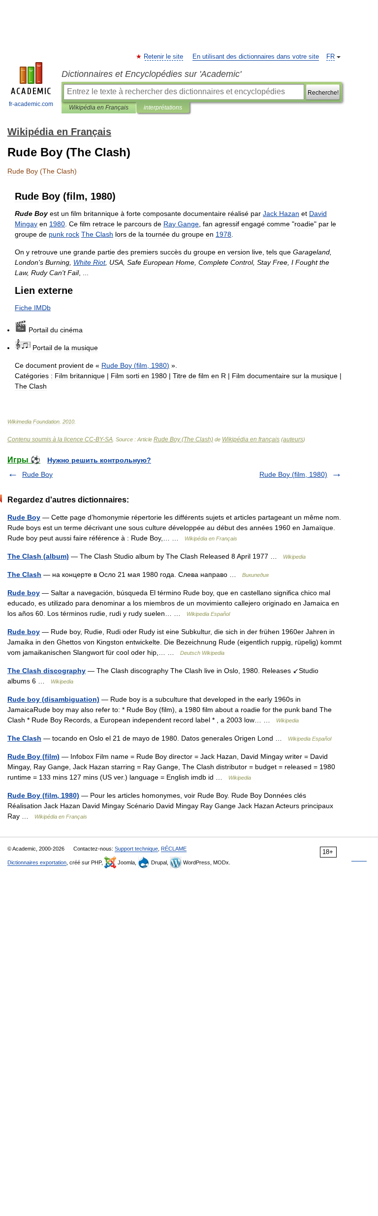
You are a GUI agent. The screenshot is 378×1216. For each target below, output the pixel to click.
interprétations (163, 107)
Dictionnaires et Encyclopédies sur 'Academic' (151, 74)
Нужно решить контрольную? (99, 460)
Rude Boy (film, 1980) (293, 474)
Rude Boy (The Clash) (183, 439)
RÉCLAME (174, 849)
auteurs (293, 439)
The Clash (24, 574)
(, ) (135, 365)
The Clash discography (46, 671)
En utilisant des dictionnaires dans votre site (255, 56)
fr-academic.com (31, 104)
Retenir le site (164, 56)
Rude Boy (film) (33, 756)
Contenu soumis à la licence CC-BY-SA (60, 439)
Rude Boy (37, 474)
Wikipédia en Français (98, 107)
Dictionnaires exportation (36, 862)
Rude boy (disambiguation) (53, 699)
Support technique (136, 849)
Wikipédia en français (251, 439)
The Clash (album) (38, 556)
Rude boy (23, 593)
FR (330, 56)
